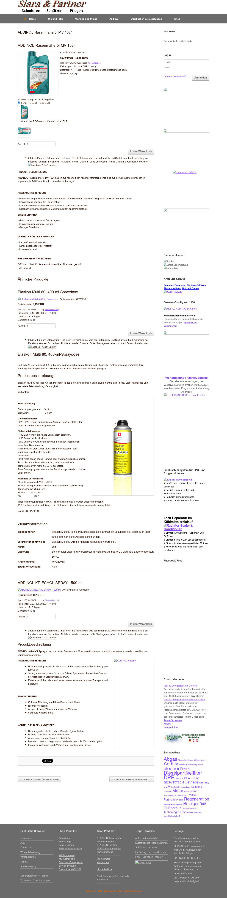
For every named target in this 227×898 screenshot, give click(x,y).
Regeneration (196, 799)
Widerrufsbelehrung (30, 852)
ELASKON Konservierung (110, 838)
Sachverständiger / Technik (34, 875)
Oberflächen (182, 795)
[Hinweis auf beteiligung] (151, 860)
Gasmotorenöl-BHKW (70, 869)
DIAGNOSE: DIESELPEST (188, 857)
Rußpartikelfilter (189, 808)
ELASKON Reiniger (107, 845)
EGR (181, 778)
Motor (177, 790)
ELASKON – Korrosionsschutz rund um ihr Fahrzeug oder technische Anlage (189, 849)
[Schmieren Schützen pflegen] (52, 7)
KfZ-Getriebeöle (67, 858)
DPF (169, 777)
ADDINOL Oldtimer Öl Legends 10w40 (39, 779)
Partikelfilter (171, 799)
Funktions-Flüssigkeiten (71, 862)
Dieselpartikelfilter (183, 772)
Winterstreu (103, 862)
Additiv (171, 763)
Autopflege (64, 838)
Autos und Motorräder (146, 838)
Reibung (178, 804)
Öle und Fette (55, 18)
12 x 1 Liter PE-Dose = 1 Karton (44, 121)
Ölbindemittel (103, 858)
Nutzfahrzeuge (170, 795)
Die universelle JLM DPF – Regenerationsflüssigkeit (187, 879)
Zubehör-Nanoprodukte (70, 848)
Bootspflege (65, 841)
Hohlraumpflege (105, 851)
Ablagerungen (200, 760)
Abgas (170, 758)
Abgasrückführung (185, 760)
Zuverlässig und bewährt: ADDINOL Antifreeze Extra (187, 839)
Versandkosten (94, 62)
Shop (177, 18)
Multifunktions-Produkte (109, 848)
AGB (22, 842)
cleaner (171, 768)
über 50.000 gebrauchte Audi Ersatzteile (184, 699)
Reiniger (191, 803)
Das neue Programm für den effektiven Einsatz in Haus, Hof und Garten (185, 286)
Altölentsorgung (28, 866)
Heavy (206, 782)
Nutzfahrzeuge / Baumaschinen (151, 842)
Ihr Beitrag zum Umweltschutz (150, 852)
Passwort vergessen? (175, 76)
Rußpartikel (173, 807)
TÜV (183, 812)
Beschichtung (191, 764)
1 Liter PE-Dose (35, 102)
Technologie (171, 812)
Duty (177, 778)
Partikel (192, 795)
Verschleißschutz (171, 816)
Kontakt (24, 861)
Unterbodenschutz (106, 841)
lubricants (168, 791)
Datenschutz (26, 847)
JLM (167, 786)
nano (194, 791)
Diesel (185, 768)
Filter (187, 778)
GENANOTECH (174, 782)
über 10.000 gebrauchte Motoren (180, 685)
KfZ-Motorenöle (66, 855)
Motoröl (187, 791)
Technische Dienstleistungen (35, 880)
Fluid (195, 777)
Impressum (26, 838)
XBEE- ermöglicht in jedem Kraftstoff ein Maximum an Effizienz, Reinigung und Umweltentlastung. (187, 868)
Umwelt (189, 812)
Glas (201, 782)
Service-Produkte (67, 865)
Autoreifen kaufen (173, 720)
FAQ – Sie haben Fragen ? (149, 856)
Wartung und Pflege (86, 18)
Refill (181, 799)
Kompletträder (171, 727)
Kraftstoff (175, 787)
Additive (113, 18)
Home (32, 18)
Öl (179, 816)
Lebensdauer (185, 787)
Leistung (196, 787)
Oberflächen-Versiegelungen (146, 18)
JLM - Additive (104, 869)
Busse (200, 764)
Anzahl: (22, 144)
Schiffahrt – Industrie (146, 847)
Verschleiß (197, 812)
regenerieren (169, 804)
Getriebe (191, 782)
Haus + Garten (66, 845)
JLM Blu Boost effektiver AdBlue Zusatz (131, 779)
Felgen (167, 723)
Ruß (202, 803)
